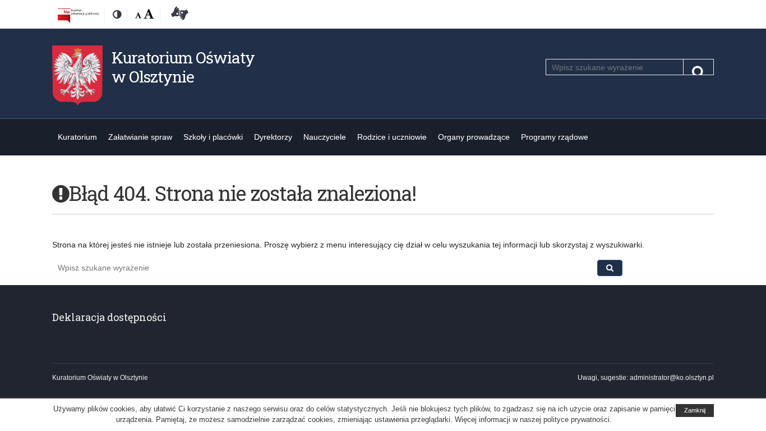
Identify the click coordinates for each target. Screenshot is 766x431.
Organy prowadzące (474, 136)
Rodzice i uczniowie (392, 136)
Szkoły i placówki (213, 136)
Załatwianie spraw (140, 136)
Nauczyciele (324, 136)
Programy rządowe (554, 136)
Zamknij (694, 410)
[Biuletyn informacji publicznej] (78, 15)
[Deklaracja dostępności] (177, 15)
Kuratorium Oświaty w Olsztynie (183, 67)
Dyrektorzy (273, 136)
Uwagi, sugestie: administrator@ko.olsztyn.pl (646, 378)
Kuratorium (77, 136)
